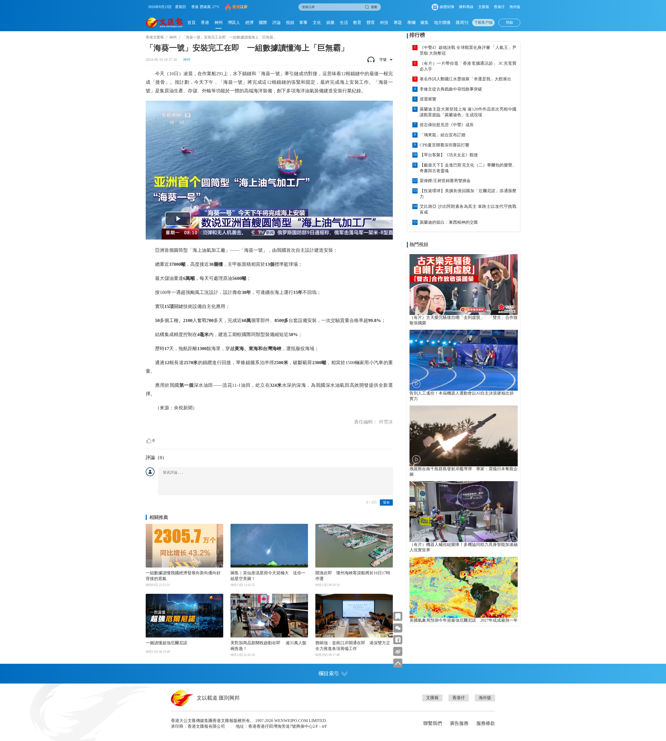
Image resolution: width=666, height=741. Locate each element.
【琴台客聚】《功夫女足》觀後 (449, 155)
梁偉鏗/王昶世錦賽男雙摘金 (445, 180)
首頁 (191, 22)
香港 (205, 22)
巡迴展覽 (428, 99)
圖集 (424, 22)
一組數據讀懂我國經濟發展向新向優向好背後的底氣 (183, 576)
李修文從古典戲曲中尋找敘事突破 (451, 89)
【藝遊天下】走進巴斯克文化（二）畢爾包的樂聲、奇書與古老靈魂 (468, 168)
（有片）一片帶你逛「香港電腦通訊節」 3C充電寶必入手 (468, 66)
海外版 (514, 7)
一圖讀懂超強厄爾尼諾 (166, 643)
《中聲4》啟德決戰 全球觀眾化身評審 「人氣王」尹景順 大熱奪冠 (468, 50)
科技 (384, 22)
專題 (398, 22)
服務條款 (485, 723)
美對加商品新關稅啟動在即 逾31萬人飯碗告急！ (268, 646)
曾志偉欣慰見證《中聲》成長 (447, 125)
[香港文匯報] (164, 22)
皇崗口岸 (239, 7)
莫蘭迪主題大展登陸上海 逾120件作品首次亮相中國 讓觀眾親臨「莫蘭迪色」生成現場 (468, 112)
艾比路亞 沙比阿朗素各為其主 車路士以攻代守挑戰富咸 (468, 209)
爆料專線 (466, 7)
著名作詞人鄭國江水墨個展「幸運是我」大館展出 (465, 79)
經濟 (249, 22)
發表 (386, 502)
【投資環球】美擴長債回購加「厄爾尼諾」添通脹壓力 (468, 194)
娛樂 (330, 22)
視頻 (290, 22)
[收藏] (397, 616)
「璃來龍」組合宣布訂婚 (442, 135)
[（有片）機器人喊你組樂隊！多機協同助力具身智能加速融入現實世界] (463, 511)
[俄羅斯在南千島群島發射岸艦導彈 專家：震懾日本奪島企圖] (463, 435)
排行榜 (417, 35)
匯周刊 (462, 22)
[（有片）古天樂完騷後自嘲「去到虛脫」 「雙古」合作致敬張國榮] (463, 284)
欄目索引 (328, 673)
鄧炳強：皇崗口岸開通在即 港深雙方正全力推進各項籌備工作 (352, 646)
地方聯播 (442, 22)
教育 (357, 22)
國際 (263, 22)
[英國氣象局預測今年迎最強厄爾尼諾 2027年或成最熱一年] (463, 587)
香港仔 (499, 7)
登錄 (509, 22)
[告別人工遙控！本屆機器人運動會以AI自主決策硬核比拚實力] (463, 360)
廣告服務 (459, 723)
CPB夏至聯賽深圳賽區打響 (444, 145)
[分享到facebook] (397, 639)
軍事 (303, 22)
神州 (218, 22)
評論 (276, 22)
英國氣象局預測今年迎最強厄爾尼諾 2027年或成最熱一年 (463, 620)
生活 (344, 22)
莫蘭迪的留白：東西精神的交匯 (449, 222)
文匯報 (483, 7)
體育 (371, 22)
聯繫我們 (432, 723)
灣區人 (234, 22)
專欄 (411, 22)
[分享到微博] (397, 651)
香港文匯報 (155, 37)
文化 (317, 22)
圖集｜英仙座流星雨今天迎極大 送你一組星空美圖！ (267, 576)
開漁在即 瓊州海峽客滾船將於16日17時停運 (352, 576)
